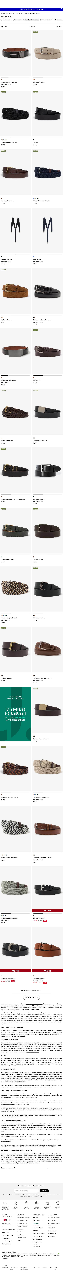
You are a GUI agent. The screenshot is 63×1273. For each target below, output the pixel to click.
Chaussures (7, 20)
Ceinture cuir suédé (38, 82)
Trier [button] (60, 26)
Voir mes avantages (22, 1220)
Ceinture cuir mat (38, 559)
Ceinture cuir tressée (7, 440)
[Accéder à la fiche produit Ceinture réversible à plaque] (15, 351)
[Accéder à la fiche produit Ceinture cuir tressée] (15, 412)
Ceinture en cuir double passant (42, 320)
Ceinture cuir (36, 380)
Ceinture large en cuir (39, 978)
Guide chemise (51, 1236)
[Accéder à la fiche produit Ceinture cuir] (47, 351)
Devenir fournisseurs (38, 1227)
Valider (44, 1190)
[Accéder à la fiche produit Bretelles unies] (47, 230)
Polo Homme (20, 1234)
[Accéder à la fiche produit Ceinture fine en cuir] (47, 889)
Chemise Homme (21, 1237)
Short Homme (20, 1229)
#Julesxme (5, 1267)
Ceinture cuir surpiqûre (7, 201)
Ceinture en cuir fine (39, 499)
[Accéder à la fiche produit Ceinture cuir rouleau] (47, 589)
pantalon (53, 1085)
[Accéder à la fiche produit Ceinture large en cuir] (47, 950)
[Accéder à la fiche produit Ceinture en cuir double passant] (47, 291)
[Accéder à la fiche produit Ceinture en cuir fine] (47, 470)
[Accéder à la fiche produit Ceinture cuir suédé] (47, 53)
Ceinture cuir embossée (8, 559)
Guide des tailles (52, 1233)
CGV (34, 1267)
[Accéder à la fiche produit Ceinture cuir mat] (47, 530)
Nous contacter (6, 1238)
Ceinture (35, 142)
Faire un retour (5, 1232)
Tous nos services (6, 1243)
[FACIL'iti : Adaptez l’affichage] (7, 1219)
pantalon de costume (32, 1052)
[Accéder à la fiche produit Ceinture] (47, 113)
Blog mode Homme (37, 1220)
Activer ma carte (52, 1220)
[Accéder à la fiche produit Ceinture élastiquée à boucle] (15, 113)
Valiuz (50, 1267)
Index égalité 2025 (37, 1242)
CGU (39, 1267)
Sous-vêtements (46, 20)
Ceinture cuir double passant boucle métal (13, 499)
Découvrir (5, 1258)
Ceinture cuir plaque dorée (40, 440)
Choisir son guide (52, 1230)
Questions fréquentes (7, 1241)
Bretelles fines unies (6, 259)
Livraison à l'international (8, 1229)
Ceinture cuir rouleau (39, 618)
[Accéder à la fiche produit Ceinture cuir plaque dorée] (47, 412)
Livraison (4, 1226)
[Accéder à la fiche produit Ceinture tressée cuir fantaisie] (15, 768)
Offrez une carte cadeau (54, 1217)
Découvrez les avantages (23, 1217)
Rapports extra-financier (39, 1233)
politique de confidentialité (33, 1196)
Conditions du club (22, 1223)
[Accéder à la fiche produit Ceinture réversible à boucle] (15, 53)
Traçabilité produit (37, 1239)
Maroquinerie (18, 20)
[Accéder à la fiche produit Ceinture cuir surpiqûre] (15, 172)
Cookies (44, 1267)
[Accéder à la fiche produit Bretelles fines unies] (15, 230)
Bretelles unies (37, 259)
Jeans (19, 1240)
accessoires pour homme (34, 1004)
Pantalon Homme (21, 1232)
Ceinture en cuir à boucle (8, 978)
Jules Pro (35, 1217)
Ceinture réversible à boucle (9, 82)
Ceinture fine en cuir (39, 918)
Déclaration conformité (38, 1236)
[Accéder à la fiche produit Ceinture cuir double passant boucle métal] (15, 470)
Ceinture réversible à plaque (9, 380)
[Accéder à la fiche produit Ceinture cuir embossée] (15, 530)
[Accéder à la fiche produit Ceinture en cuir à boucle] (15, 950)
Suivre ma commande (7, 1235)
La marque (35, 1230)
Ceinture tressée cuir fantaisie (9, 797)
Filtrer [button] (5, 26)
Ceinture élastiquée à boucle (9, 142)
